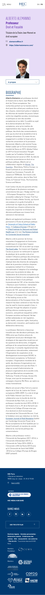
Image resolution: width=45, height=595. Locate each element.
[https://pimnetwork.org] (13, 556)
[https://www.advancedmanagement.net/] (13, 568)
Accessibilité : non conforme (27, 539)
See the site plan (16, 524)
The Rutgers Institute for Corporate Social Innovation (22, 233)
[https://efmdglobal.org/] (11, 586)
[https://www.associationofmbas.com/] (15, 580)
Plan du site (12, 541)
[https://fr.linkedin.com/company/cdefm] (13, 574)
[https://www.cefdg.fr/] (32, 574)
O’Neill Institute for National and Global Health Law (22, 230)
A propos (12, 82)
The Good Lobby (12, 249)
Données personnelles (28, 534)
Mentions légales (13, 534)
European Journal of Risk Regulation (20, 418)
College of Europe (20, 226)
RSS (15, 539)
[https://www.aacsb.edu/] (31, 580)
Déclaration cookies (14, 536)
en (38, 4)
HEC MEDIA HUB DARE (16, 500)
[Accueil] (22, 4)
